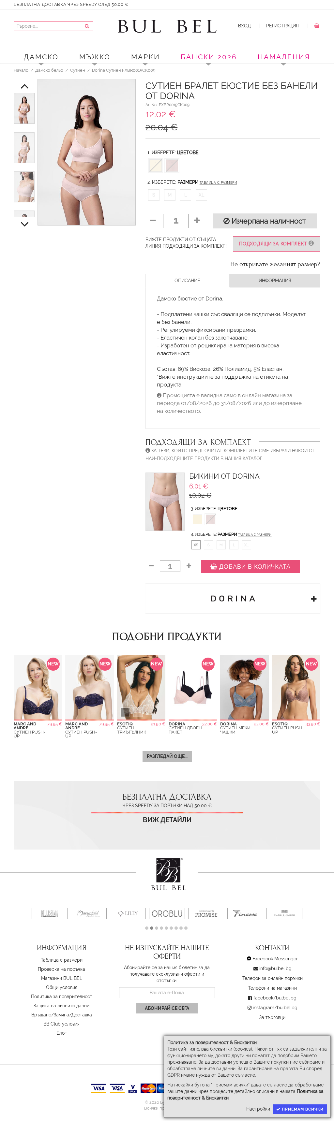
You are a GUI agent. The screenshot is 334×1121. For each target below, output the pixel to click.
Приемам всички (302, 1109)
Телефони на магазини (272, 988)
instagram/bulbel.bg (275, 1007)
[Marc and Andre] (284, 913)
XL (201, 194)
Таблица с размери (218, 182)
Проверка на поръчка (61, 969)
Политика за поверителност (61, 996)
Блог (61, 1033)
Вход (244, 25)
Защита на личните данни (61, 1005)
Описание (187, 280)
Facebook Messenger (275, 958)
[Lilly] (128, 913)
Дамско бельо (49, 70)
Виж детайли (167, 820)
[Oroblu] (167, 913)
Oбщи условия (61, 987)
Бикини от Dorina (224, 476)
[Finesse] (245, 913)
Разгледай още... (167, 756)
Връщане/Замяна (50, 1014)
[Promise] (206, 913)
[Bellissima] (50, 913)
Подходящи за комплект (274, 243)
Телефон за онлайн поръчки (272, 978)
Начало (21, 70)
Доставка (81, 1014)
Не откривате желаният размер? (275, 264)
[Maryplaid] (89, 913)
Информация (275, 280)
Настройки (258, 1109)
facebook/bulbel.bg (274, 997)
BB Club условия (61, 1023)
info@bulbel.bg (275, 968)
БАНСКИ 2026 (209, 57)
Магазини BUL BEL (61, 978)
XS (196, 545)
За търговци (272, 1017)
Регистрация (282, 25)
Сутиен (77, 70)
